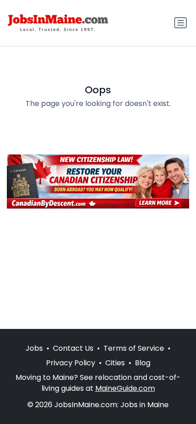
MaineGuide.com (125, 388)
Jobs (34, 348)
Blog (142, 363)
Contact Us (73, 348)
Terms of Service (133, 348)
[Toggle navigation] (180, 22)
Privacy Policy (70, 363)
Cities (115, 363)
